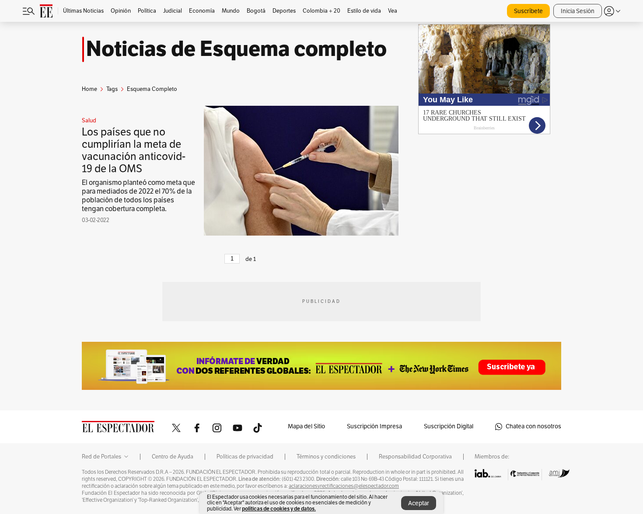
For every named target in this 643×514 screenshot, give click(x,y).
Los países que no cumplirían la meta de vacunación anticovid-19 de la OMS (133, 150)
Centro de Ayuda (172, 457)
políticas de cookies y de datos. (279, 508)
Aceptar (418, 503)
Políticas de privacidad (245, 457)
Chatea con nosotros (533, 426)
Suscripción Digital (448, 426)
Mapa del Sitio (306, 426)
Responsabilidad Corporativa (415, 457)
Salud (89, 120)
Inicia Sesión (577, 11)
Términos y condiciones (326, 457)
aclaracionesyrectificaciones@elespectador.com (344, 486)
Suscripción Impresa (374, 426)
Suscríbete (528, 11)
